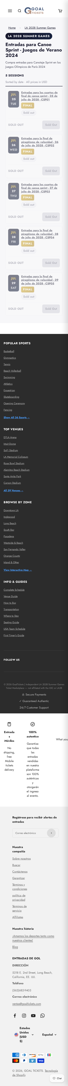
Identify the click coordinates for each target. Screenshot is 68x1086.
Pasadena (9, 536)
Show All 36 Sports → (17, 417)
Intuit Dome (10, 444)
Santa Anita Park (12, 476)
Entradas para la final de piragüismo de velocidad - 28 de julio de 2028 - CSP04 (39, 233)
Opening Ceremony (14, 403)
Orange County (12, 556)
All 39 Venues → (13, 490)
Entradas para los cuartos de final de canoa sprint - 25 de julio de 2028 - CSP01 (39, 96)
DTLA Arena (10, 437)
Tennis (7, 364)
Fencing (8, 410)
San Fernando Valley (14, 549)
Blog (15, 947)
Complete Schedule (14, 590)
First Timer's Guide (14, 635)
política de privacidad (18, 897)
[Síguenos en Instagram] (24, 1015)
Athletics (8, 384)
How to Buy (10, 603)
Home (12, 28)
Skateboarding (11, 397)
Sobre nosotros (21, 859)
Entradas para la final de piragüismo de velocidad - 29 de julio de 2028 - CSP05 (39, 280)
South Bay (9, 530)
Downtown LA (11, 510)
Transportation (11, 609)
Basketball (9, 351)
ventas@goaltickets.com (26, 1004)
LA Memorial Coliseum (16, 457)
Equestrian (9, 390)
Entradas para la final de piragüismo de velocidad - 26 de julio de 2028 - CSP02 (39, 141)
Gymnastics (10, 358)
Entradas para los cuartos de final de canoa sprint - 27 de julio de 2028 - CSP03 (39, 188)
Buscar (16, 865)
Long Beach (10, 523)
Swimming (9, 377)
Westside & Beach (13, 543)
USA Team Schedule (14, 629)
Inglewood (9, 517)
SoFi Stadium (11, 450)
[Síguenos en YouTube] (33, 1015)
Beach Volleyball (12, 371)
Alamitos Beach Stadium (17, 470)
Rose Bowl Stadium (14, 463)
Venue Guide (11, 596)
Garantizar (18, 878)
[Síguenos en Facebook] (14, 1015)
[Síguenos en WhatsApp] (42, 1015)
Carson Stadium (12, 483)
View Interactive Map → (18, 570)
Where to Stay (11, 616)
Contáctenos (19, 872)
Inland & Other (11, 562)
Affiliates (17, 917)
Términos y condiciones (19, 887)
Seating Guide (11, 622)
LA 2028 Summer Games (40, 28)
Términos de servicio (19, 908)
